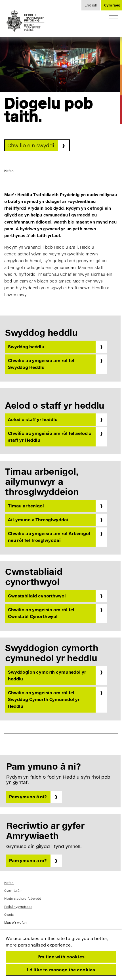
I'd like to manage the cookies (61, 969)
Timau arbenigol (26, 506)
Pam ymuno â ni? (28, 796)
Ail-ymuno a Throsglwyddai (38, 519)
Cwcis (9, 915)
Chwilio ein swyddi (30, 145)
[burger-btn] (113, 19)
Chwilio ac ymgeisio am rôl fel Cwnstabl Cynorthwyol (41, 613)
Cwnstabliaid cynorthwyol (37, 596)
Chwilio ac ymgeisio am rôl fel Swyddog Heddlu (41, 364)
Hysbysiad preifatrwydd (22, 899)
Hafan (9, 171)
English (91, 5)
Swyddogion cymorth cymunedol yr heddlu (47, 675)
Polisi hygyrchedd (18, 907)
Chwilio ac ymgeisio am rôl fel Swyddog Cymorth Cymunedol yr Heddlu (44, 699)
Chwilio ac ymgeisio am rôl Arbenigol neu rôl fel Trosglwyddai (49, 537)
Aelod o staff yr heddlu (33, 419)
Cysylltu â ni (13, 891)
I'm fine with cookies (61, 957)
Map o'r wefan (15, 923)
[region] (61, 953)
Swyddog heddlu (26, 346)
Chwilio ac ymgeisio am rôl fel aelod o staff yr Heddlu (49, 437)
